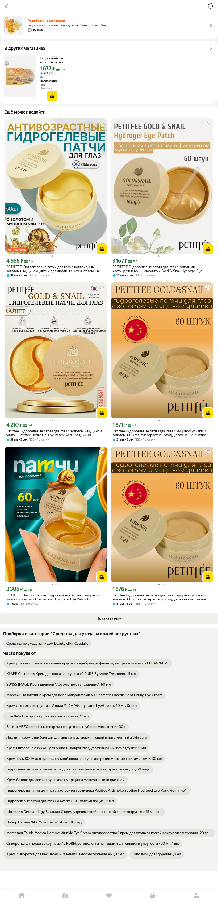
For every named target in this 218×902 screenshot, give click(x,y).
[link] (47, 643)
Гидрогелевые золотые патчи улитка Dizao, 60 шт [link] (51, 60)
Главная (22, 895)
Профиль (196, 895)
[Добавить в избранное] (102, 123)
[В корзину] (52, 96)
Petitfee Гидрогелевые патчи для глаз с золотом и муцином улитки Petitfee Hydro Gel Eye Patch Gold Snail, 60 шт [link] (54, 433)
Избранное (109, 895)
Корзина (152, 895)
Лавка (65, 895)
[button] (7, 6)
